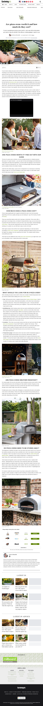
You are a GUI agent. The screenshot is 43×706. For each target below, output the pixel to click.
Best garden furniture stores (31, 678)
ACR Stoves (4, 224)
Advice (33, 35)
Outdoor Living (22, 4)
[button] (21, 533)
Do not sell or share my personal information (27, 693)
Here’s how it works (34, 37)
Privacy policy (35, 691)
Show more (23, 547)
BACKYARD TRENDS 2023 (32, 7)
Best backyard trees (12, 678)
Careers (14, 693)
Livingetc (21, 675)
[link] (7, 534)
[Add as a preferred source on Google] (21, 698)
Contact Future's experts (15, 691)
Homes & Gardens (21, 671)
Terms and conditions (26, 691)
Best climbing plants (12, 671)
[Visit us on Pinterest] (26, 1)
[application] (21, 107)
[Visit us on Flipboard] (32, 1)
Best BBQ (31, 671)
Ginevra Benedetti (16, 35)
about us (6, 691)
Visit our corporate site (36, 702)
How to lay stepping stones (12, 674)
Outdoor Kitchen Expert (31, 299)
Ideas (16, 4)
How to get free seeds (12, 680)
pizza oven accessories (26, 236)
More (38, 4)
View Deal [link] (35, 533)
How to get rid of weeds (12, 676)
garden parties (5, 455)
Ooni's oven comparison (13, 230)
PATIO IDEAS (10, 7)
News (6, 4)
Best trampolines (31, 680)
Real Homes (21, 673)
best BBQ (21, 310)
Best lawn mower (30, 673)
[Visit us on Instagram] (30, 1)
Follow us (39, 67)
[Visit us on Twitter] (24, 1)
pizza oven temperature (8, 323)
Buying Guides (31, 4)
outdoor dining (33, 453)
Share (5, 67)
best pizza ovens (13, 82)
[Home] (2, 4)
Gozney (4, 216)
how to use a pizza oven (19, 172)
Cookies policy (8, 693)
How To (10, 4)
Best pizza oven (31, 675)
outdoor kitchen (26, 296)
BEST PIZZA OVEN (19, 7)
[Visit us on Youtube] (28, 1)
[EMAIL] (10, 556)
